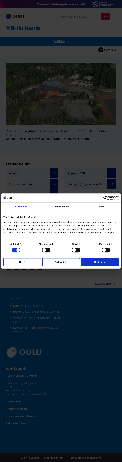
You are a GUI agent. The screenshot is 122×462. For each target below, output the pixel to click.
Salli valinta (61, 262)
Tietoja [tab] (100, 206)
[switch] (46, 250)
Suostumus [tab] (21, 206)
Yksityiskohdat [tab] (61, 206)
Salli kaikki (99, 262)
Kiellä (22, 262)
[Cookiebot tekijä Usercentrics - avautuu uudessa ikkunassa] (106, 198)
